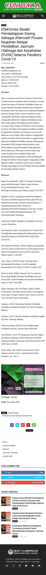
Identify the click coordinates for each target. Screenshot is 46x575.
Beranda (4, 21)
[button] (42, 16)
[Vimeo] (32, 565)
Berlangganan (37, 482)
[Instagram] (19, 565)
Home (5, 442)
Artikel (11, 21)
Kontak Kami (7, 456)
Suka (41, 472)
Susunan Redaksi (9, 445)
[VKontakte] (39, 565)
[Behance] (7, 565)
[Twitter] (26, 565)
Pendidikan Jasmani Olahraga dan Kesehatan (17, 416)
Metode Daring (13, 413)
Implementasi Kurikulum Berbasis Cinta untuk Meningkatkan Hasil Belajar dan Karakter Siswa (27, 515)
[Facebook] (13, 565)
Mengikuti (39, 477)
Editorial (6, 449)
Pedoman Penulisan (10, 452)
